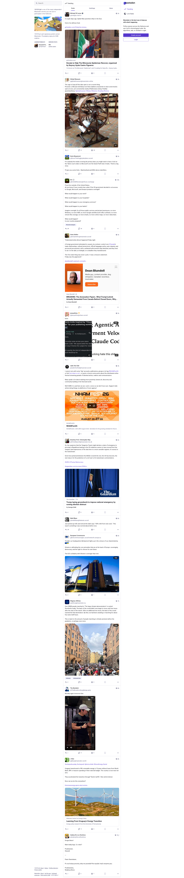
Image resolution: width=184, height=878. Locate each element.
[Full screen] (92, 747)
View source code (45, 875)
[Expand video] (89, 747)
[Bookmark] (105, 73)
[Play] (67, 747)
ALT (116, 145)
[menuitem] (80, 723)
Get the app (48, 873)
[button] (80, 723)
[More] (118, 73)
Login (136, 39)
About (42, 868)
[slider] (80, 745)
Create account (136, 35)
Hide (115, 95)
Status (46, 868)
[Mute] (71, 747)
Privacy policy (38, 870)
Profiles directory (53, 868)
